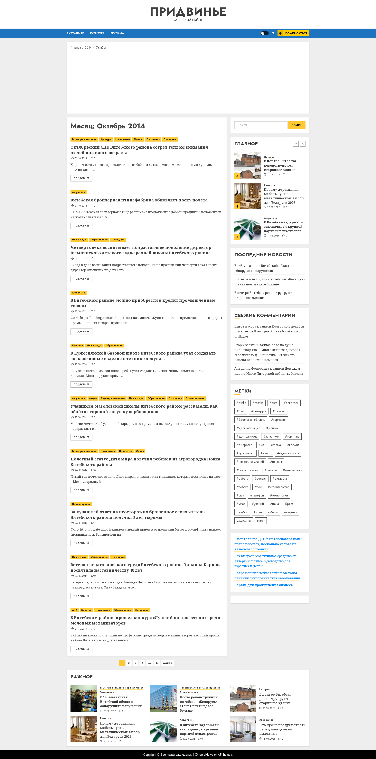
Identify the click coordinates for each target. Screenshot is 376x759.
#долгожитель (247, 436)
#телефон (257, 495)
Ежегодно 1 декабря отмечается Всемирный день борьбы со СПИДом (269, 331)
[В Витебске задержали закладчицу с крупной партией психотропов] (247, 226)
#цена (274, 504)
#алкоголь (291, 403)
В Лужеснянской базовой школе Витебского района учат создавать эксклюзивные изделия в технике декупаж (143, 355)
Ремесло (269, 185)
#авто (273, 403)
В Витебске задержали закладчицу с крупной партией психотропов (283, 226)
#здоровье (244, 445)
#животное (271, 436)
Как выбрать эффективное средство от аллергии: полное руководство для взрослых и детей (265, 561)
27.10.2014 (81, 311)
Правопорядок (195, 398)
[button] (273, 33)
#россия (260, 478)
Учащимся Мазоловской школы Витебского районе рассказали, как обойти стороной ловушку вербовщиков (144, 408)
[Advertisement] (188, 81)
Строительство (189, 692)
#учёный (258, 504)
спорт (261, 520)
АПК (74, 610)
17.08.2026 (273, 235)
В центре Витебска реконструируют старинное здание (280, 165)
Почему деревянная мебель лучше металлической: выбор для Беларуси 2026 (284, 196)
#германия (278, 419)
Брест (289, 504)
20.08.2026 (273, 174)
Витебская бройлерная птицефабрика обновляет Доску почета (139, 200)
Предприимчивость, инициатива (200, 688)
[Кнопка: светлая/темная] (265, 33)
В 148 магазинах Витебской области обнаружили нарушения (121, 701)
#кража (275, 445)
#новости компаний (250, 461)
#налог (266, 453)
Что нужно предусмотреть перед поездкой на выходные (282, 729)
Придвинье (188, 11)
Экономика (107, 692)
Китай (258, 512)
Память (138, 139)
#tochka (258, 403)
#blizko (241, 403)
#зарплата (292, 436)
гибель (273, 512)
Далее (167, 663)
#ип (261, 445)
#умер (241, 504)
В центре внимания (84, 139)
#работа (242, 478)
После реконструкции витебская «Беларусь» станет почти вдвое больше (269, 282)
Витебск (242, 512)
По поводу (153, 139)
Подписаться (296, 33)
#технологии (279, 495)
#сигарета (280, 478)
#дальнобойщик (248, 428)
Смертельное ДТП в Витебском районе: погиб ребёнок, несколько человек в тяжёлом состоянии (268, 544)
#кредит (293, 445)
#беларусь (258, 411)
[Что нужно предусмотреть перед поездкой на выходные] (243, 729)
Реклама (117, 33)
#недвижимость (288, 453)
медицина (244, 520)
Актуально (75, 33)
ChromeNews (204, 754)
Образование (99, 239)
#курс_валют (245, 453)
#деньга (272, 428)
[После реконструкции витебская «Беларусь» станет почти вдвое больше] (163, 698)
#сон (258, 487)
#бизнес (279, 411)
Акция (93, 398)
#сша (240, 495)
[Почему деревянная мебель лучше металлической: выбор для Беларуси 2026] (247, 196)
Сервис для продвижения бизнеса (263, 585)
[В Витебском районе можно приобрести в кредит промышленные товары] (146, 293)
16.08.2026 (269, 739)
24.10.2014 (81, 629)
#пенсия (276, 461)
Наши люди (122, 139)
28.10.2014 (81, 258)
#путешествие (292, 470)
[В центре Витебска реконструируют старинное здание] (247, 165)
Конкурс (86, 610)
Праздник (170, 139)
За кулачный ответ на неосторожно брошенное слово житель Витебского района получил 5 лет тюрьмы (137, 514)
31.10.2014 (81, 158)
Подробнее (81, 178)
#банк (241, 411)
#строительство (278, 487)
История (269, 157)
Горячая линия (134, 688)
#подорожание (247, 470)
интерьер (290, 512)
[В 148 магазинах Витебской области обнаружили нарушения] (83, 698)
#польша (270, 470)
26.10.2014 (81, 470)
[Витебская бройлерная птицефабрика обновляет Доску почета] (146, 192)
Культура (97, 33)
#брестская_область (251, 419)
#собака (242, 487)
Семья (140, 451)
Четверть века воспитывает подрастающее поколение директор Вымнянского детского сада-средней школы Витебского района (140, 250)
